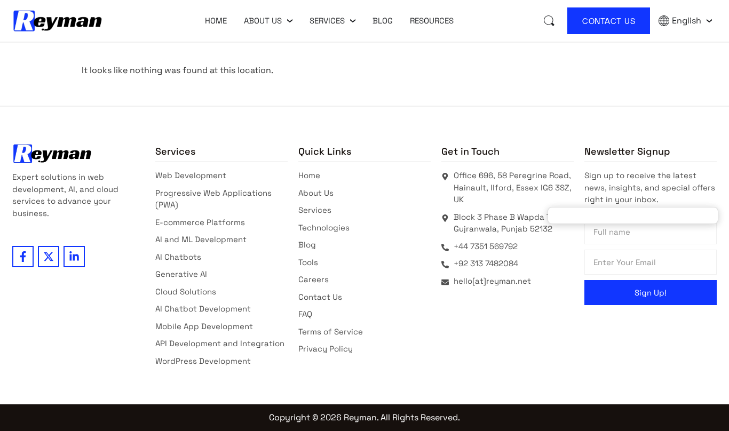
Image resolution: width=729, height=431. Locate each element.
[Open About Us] (289, 21)
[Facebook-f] (23, 256)
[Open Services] (352, 21)
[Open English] (709, 20)
